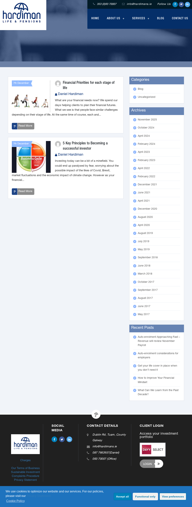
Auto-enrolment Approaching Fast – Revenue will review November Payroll (159, 341)
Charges (25, 460)
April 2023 (144, 152)
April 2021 (144, 201)
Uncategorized (146, 97)
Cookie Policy (15, 501)
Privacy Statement (38, 495)
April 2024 (144, 136)
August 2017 (145, 298)
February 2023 (146, 160)
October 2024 (146, 128)
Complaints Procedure (25, 476)
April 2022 (144, 168)
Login (147, 464)
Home (95, 18)
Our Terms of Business (25, 468)
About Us (114, 18)
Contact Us (180, 18)
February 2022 (146, 176)
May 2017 (144, 314)
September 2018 (148, 257)
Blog (160, 18)
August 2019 (145, 233)
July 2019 (143, 241)
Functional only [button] (145, 496)
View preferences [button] (173, 496)
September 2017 (148, 290)
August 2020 (145, 217)
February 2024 (146, 144)
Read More (25, 126)
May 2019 (144, 249)
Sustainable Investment (25, 472)
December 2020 (147, 209)
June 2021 (144, 193)
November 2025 (147, 120)
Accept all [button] (122, 496)
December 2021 (147, 184)
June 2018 (144, 266)
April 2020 (144, 225)
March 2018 (145, 274)
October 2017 (146, 282)
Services (139, 18)
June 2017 (144, 306)
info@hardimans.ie (104, 446)
